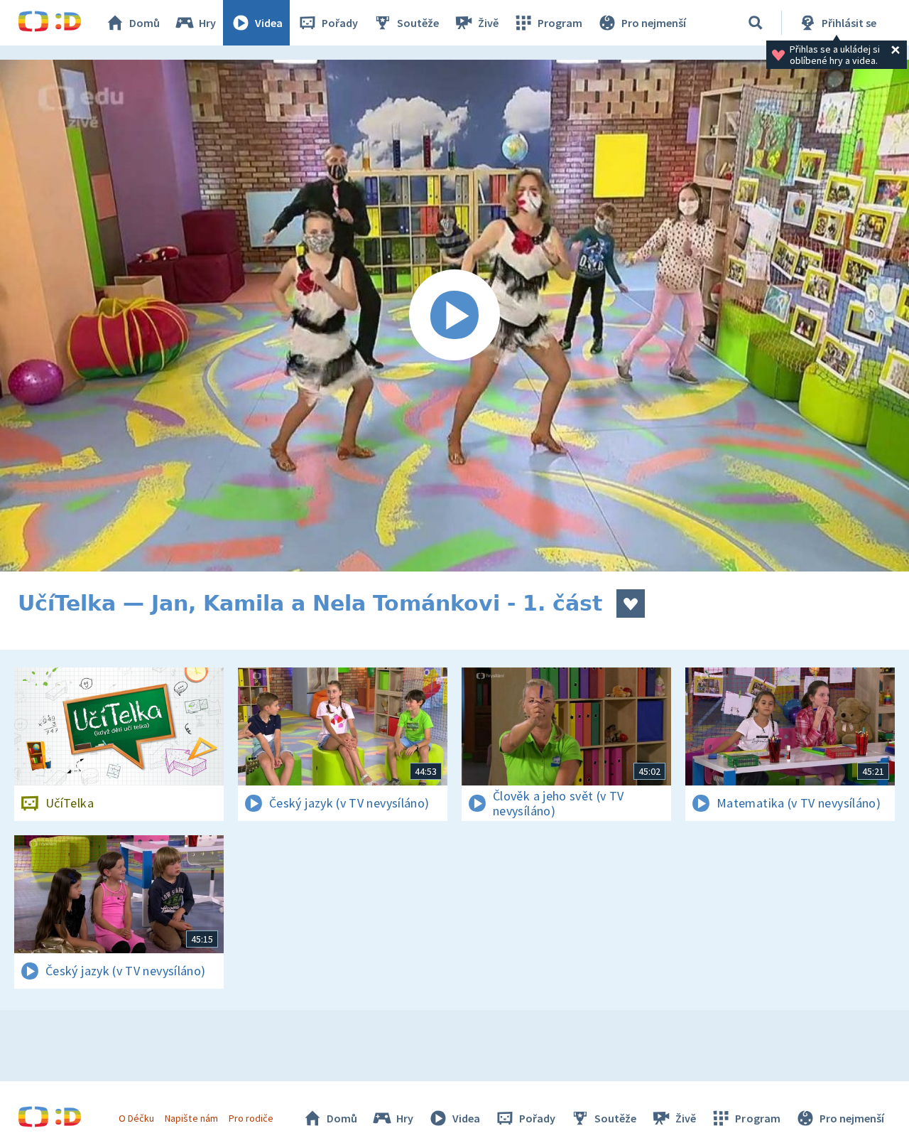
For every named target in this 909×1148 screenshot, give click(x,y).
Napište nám (191, 1118)
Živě (488, 23)
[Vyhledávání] (755, 22)
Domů (144, 23)
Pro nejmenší (653, 23)
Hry (207, 23)
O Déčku (136, 1118)
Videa (269, 23)
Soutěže (418, 23)
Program (560, 23)
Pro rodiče (251, 1118)
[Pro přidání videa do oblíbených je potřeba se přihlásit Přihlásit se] (630, 603)
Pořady (340, 23)
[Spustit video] (454, 316)
